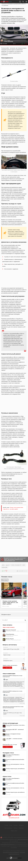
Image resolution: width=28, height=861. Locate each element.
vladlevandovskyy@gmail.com (7, 844)
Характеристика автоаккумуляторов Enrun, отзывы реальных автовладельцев (13, 707)
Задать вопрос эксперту (8, 627)
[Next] (26, 596)
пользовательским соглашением (11, 852)
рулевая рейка (4, 567)
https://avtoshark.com (23, 839)
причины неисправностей (16, 565)
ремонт (23, 565)
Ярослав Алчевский (11, 629)
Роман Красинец (10, 634)
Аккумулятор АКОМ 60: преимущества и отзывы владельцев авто (12, 676)
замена (3, 565)
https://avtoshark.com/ (9, 560)
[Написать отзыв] (20, 1)
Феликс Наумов (10, 638)
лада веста (8, 565)
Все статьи (4, 580)
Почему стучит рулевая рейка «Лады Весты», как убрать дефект (10, 602)
